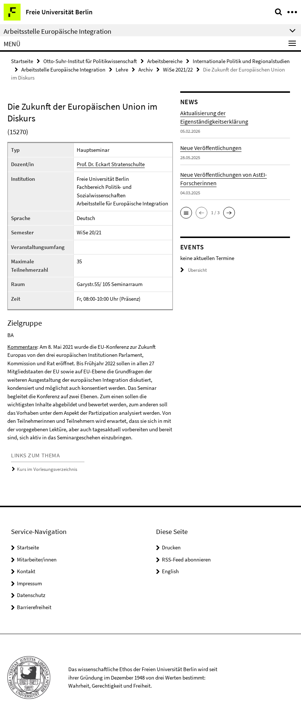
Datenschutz (31, 595)
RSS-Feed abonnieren (186, 559)
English (170, 571)
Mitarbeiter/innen (37, 559)
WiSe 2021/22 (178, 69)
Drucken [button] (171, 547)
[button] (186, 212)
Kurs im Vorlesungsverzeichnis (47, 469)
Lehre (122, 69)
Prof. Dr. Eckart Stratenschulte (111, 164)
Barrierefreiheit (34, 607)
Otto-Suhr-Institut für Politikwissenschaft (90, 61)
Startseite (22, 61)
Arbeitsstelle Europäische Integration (63, 69)
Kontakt (26, 571)
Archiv (145, 69)
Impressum (29, 583)
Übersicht (197, 270)
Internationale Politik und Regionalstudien (241, 61)
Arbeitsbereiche (164, 61)
